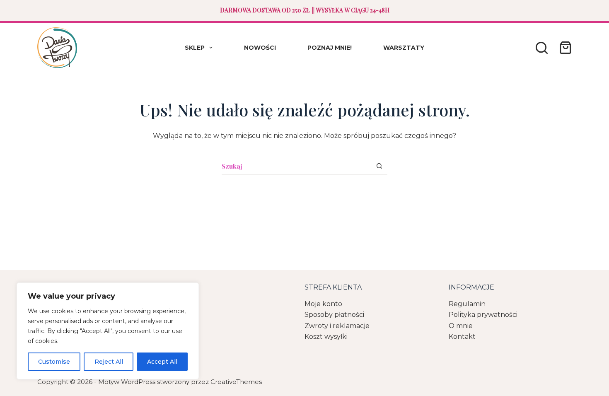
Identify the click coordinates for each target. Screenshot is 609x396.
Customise (54, 361)
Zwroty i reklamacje (337, 326)
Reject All (108, 361)
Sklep (195, 47)
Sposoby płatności (334, 315)
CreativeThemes (236, 382)
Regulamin (467, 304)
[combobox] (296, 166)
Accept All (162, 361)
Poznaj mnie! (329, 47)
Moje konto (323, 304)
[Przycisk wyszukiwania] (379, 166)
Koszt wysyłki (326, 336)
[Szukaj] (542, 48)
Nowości (260, 47)
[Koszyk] (564, 47)
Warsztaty (403, 47)
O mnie (461, 326)
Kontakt (462, 336)
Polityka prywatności (483, 315)
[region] (108, 331)
